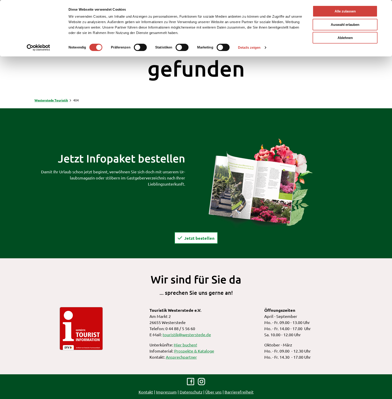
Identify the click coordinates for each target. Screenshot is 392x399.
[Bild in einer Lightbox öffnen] (260, 182)
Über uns (213, 391)
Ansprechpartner (181, 357)
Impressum (166, 391)
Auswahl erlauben (345, 25)
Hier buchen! (185, 344)
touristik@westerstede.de (187, 334)
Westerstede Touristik (51, 100)
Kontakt (146, 391)
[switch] (140, 47)
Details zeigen (249, 47)
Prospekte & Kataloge (194, 350)
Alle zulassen (345, 11)
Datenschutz (191, 391)
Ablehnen (345, 38)
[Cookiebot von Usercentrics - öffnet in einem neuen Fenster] (38, 47)
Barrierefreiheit (239, 391)
